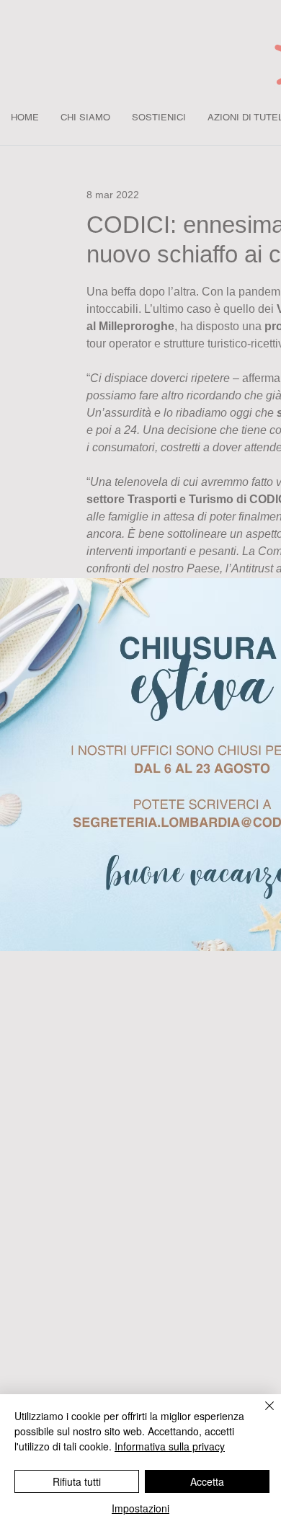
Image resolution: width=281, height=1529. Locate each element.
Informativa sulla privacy (170, 1446)
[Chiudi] (261, 1414)
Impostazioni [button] (140, 1508)
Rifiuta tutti (77, 1481)
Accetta (207, 1481)
